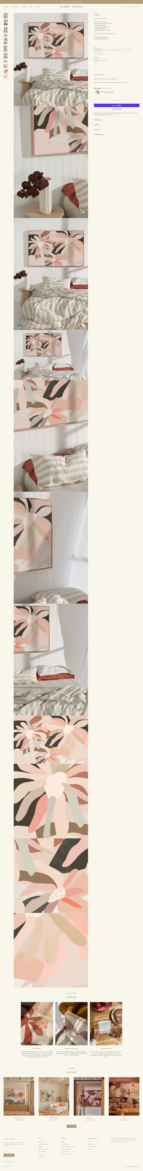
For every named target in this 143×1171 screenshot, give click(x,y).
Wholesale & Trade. (92, 1147)
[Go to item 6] (6, 48)
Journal (37, 6)
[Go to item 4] (6, 35)
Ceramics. (40, 1154)
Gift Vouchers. (41, 1156)
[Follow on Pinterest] (12, 1161)
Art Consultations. (65, 1144)
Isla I (124, 1117)
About (31, 6)
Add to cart (116, 101)
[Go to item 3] (6, 30)
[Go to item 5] (6, 41)
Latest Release (15, 6)
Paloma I (89, 1117)
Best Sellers (24, 6)
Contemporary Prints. (43, 1144)
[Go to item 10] (6, 71)
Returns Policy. (91, 1144)
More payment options (117, 109)
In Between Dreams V (19, 1117)
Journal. (63, 1142)
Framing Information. (66, 1154)
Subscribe (9, 1155)
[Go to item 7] (6, 56)
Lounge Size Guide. (65, 1152)
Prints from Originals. (43, 1149)
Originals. (40, 1147)
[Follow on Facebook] (4, 1161)
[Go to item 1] (6, 15)
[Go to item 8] (6, 61)
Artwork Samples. (42, 1152)
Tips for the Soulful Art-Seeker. (68, 1147)
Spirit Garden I (54, 1117)
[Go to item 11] (6, 77)
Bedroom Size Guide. (66, 1149)
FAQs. (89, 1142)
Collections (6, 6)
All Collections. (41, 1142)
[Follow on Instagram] (8, 1161)
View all (71, 1126)
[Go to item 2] (6, 22)
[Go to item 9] (6, 66)
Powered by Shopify (136, 1166)
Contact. (90, 1149)
